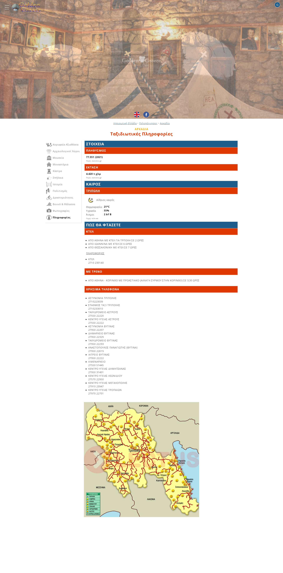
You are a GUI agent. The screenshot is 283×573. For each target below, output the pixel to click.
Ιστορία (57, 184)
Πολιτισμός (59, 191)
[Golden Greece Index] (26, 7)
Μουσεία (58, 157)
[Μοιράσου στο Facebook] (146, 114)
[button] (6, 7)
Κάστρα (57, 171)
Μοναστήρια (60, 164)
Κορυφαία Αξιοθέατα (65, 144)
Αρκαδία (165, 123)
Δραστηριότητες (62, 197)
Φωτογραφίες (61, 210)
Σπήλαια (57, 177)
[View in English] (137, 114)
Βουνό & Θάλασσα (63, 204)
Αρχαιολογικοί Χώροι (66, 151)
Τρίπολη (93, 191)
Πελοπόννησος (148, 123)
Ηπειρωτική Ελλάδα (125, 123)
